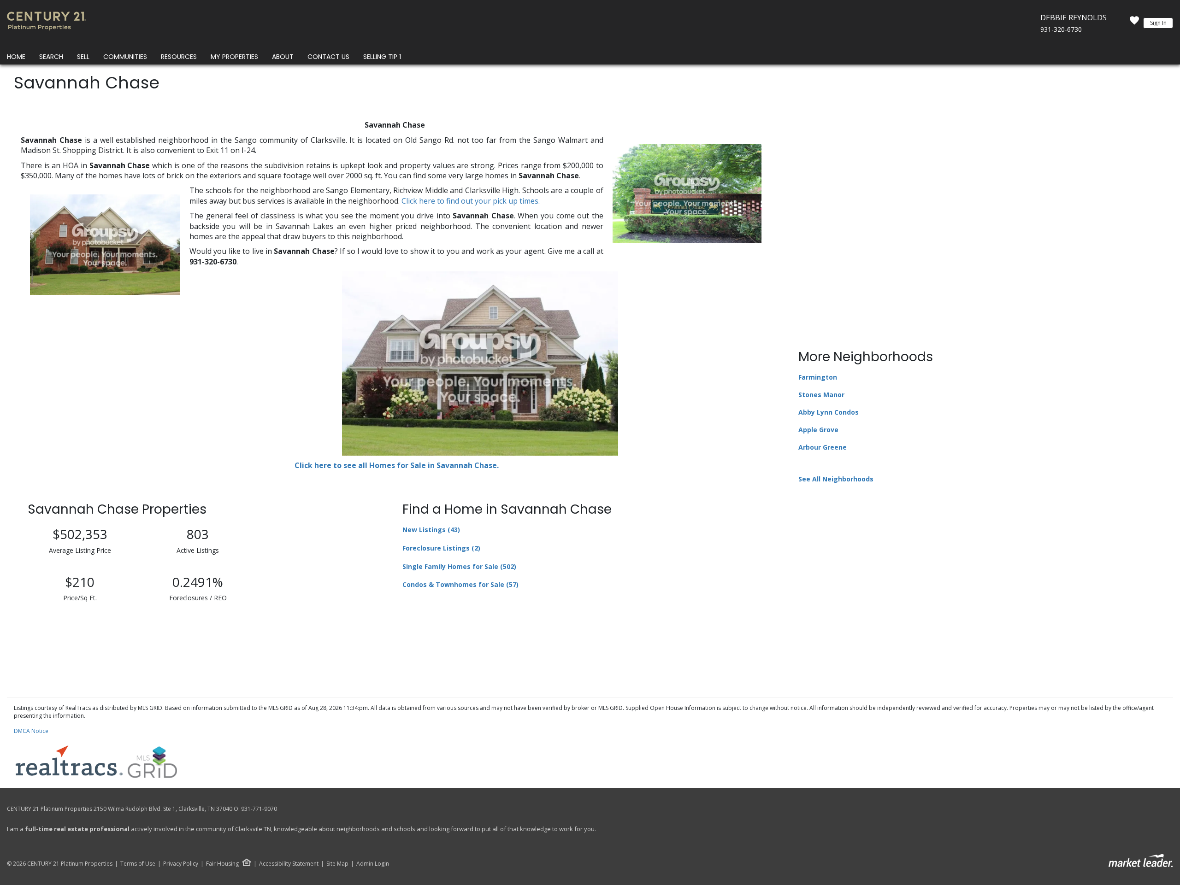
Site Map (337, 863)
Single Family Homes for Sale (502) (459, 566)
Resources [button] (179, 56)
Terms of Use (137, 863)
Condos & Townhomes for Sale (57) (460, 584)
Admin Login (372, 863)
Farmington (817, 377)
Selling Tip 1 (382, 56)
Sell (83, 56)
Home (16, 56)
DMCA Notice (31, 731)
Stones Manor (821, 394)
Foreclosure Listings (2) (441, 548)
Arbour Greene (822, 447)
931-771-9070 (259, 809)
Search (51, 56)
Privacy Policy (180, 863)
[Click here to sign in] (1134, 23)
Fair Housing (222, 863)
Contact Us (328, 56)
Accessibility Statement (289, 863)
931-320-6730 (1061, 29)
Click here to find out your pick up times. (470, 201)
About (283, 56)
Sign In (1158, 23)
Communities (125, 56)
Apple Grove (818, 429)
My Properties (234, 56)
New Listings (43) (431, 529)
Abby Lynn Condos (828, 412)
